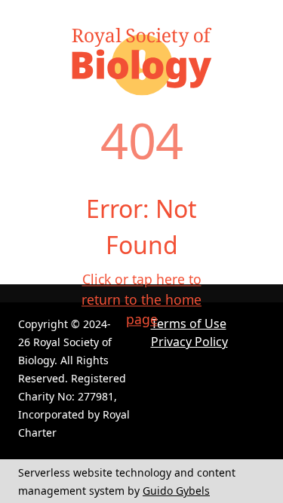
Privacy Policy (189, 341)
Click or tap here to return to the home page (141, 300)
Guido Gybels (176, 490)
